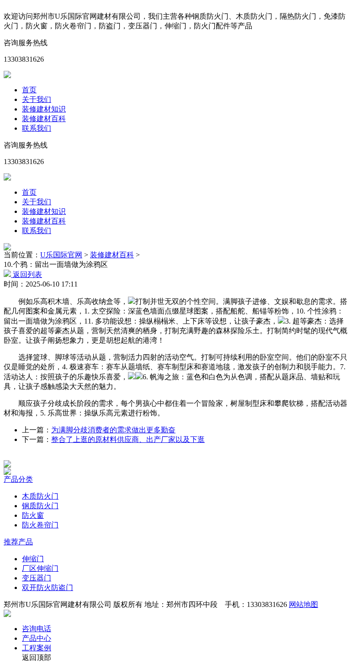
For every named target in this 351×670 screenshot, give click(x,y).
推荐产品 (18, 542)
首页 (29, 90)
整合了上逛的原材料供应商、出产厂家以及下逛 (128, 439)
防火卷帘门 (40, 525)
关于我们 (36, 99)
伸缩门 (33, 559)
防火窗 (33, 515)
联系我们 (36, 128)
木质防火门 (40, 496)
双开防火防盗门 (47, 587)
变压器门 (36, 578)
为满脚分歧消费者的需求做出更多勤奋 (113, 430)
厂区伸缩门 (40, 568)
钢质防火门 (40, 506)
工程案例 (36, 648)
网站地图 (303, 604)
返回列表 (26, 274)
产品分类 (18, 479)
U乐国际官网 (61, 255)
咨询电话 (36, 629)
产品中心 (36, 638)
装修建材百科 (44, 118)
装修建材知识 (44, 109)
